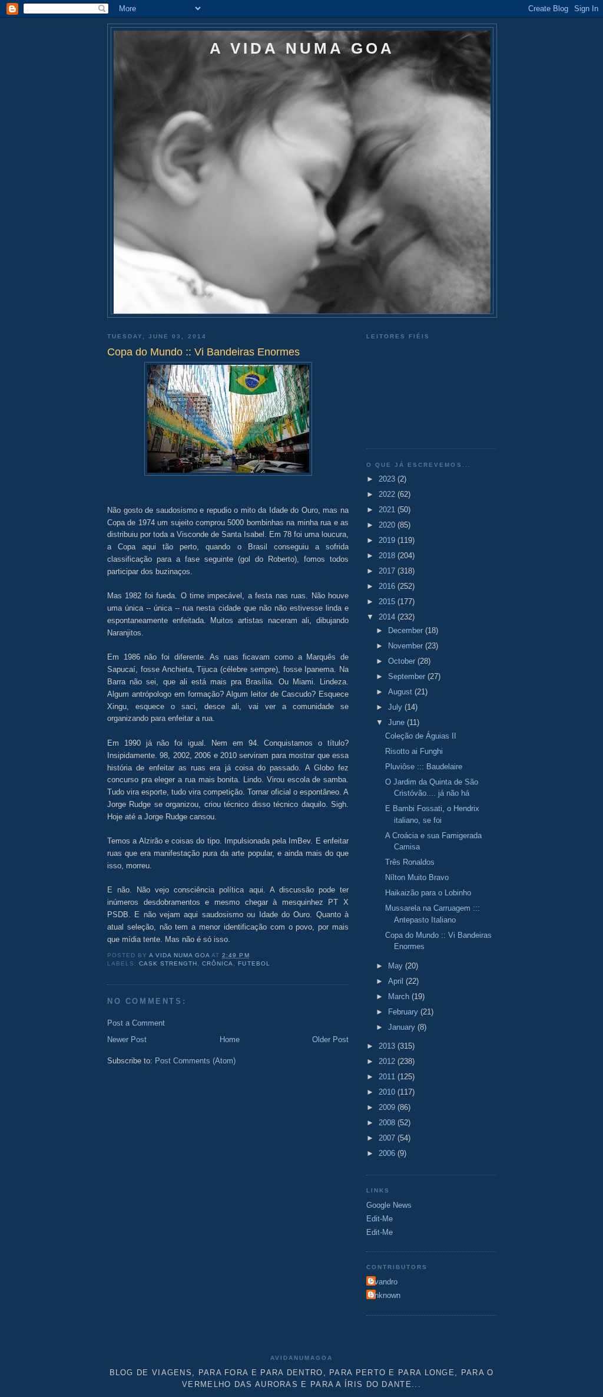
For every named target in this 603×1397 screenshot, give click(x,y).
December (406, 630)
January (403, 1027)
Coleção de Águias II (420, 736)
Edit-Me (379, 1218)
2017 (388, 570)
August (401, 691)
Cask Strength (168, 963)
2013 (388, 1046)
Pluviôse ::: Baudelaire (423, 766)
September (408, 676)
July (396, 707)
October (403, 661)
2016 (388, 586)
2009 (388, 1107)
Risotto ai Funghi (414, 751)
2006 (388, 1153)
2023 (388, 479)
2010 (388, 1092)
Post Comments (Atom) (195, 1060)
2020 (388, 524)
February (404, 1011)
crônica (217, 963)
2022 (388, 494)
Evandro (383, 1281)
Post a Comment (136, 1023)
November (406, 645)
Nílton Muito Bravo (417, 877)
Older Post (330, 1039)
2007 (388, 1138)
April (397, 981)
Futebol (254, 963)
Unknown (384, 1295)
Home (230, 1039)
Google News (389, 1205)
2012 (388, 1061)
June (397, 722)
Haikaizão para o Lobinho (428, 892)
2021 (388, 509)
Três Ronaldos (410, 862)
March (400, 996)
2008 (388, 1122)
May (396, 965)
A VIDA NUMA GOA (302, 48)
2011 (388, 1076)
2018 (388, 555)
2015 (388, 601)
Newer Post (127, 1039)
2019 (388, 540)
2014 (388, 616)
